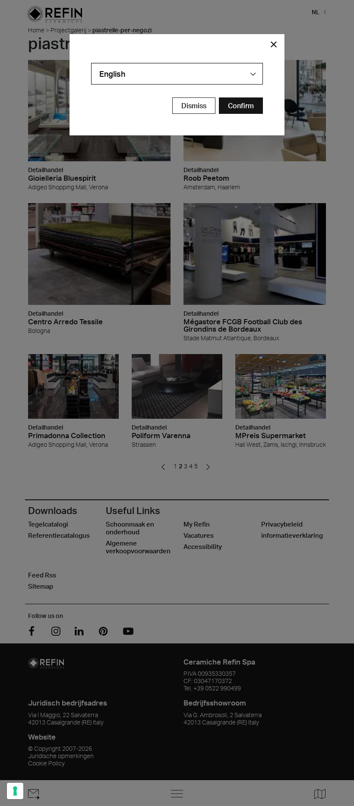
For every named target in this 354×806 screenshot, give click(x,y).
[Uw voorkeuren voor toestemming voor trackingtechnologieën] (15, 791)
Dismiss (193, 105)
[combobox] (177, 74)
